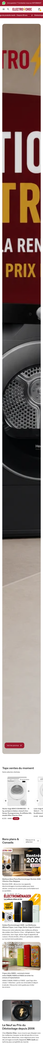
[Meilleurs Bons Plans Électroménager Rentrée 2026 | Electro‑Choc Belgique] (21, 870)
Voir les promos (14, 745)
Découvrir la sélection (32, 841)
